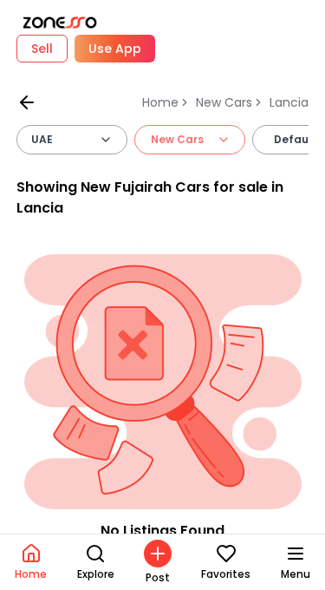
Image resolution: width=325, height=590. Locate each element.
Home (160, 102)
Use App (114, 48)
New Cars (224, 102)
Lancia (289, 102)
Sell (42, 48)
